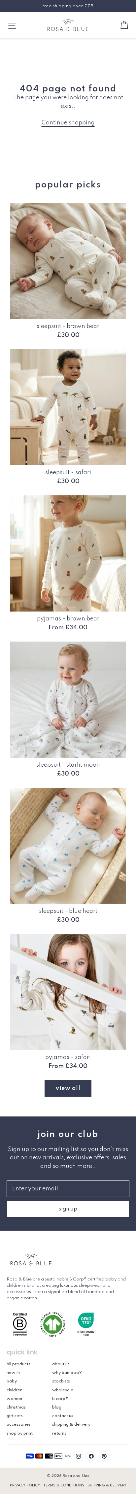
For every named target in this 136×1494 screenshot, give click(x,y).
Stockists (61, 1381)
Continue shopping (68, 123)
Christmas (16, 1407)
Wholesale (62, 1390)
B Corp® (60, 1399)
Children (14, 1390)
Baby (12, 1381)
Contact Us (62, 1416)
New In (13, 1373)
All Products (18, 1364)
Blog (56, 1407)
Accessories (19, 1424)
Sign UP (68, 1209)
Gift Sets (15, 1416)
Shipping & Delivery (71, 1424)
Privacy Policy (25, 1485)
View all (68, 1088)
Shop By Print (20, 1433)
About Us (61, 1364)
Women (14, 1399)
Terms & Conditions (63, 1485)
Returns (59, 1433)
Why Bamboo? (67, 1373)
